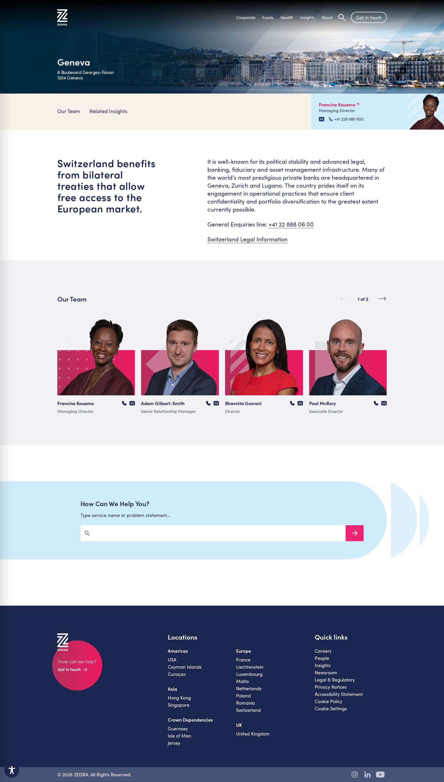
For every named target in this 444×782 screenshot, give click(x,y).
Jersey (174, 743)
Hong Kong (179, 698)
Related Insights (108, 110)
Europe (243, 651)
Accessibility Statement (339, 694)
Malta (242, 681)
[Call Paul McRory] (376, 403)
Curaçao (177, 674)
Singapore (178, 705)
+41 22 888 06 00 (291, 224)
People (322, 658)
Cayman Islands (184, 667)
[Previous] (343, 299)
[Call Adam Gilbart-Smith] (208, 403)
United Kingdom (253, 734)
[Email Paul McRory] (384, 403)
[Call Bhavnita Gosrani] (292, 403)
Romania (245, 703)
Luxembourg (249, 674)
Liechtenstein (249, 667)
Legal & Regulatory (335, 680)
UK (239, 725)
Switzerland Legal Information (247, 239)
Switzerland (248, 710)
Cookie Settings (331, 708)
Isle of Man (179, 736)
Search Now (355, 533)
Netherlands (249, 688)
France (243, 660)
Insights (323, 665)
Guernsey (178, 728)
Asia (172, 689)
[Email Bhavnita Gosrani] (300, 403)
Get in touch (369, 17)
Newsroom (326, 672)
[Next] (382, 299)
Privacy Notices (331, 687)
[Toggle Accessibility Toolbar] (12, 770)
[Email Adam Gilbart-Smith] (216, 403)
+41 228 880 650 (349, 119)
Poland (243, 696)
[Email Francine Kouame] (321, 119)
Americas (178, 651)
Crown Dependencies (190, 720)
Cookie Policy (328, 701)
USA (172, 660)
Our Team (68, 110)
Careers (323, 651)
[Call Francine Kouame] (124, 403)
